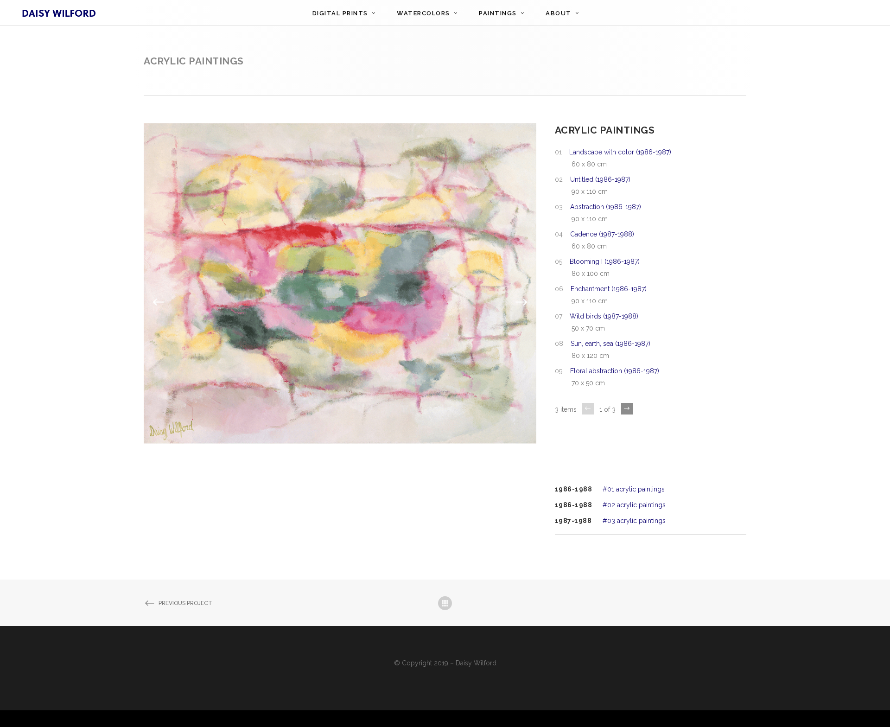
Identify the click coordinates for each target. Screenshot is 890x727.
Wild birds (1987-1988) (604, 316)
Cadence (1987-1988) (602, 234)
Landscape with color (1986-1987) (620, 152)
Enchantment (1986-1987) (609, 289)
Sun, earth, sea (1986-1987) (610, 343)
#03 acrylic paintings (634, 520)
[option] (340, 302)
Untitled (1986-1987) (600, 179)
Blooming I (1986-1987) (605, 261)
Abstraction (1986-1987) (605, 206)
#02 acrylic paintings (634, 505)
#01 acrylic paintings (634, 489)
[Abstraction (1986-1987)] (340, 302)
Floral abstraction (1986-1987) (614, 371)
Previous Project (185, 603)
